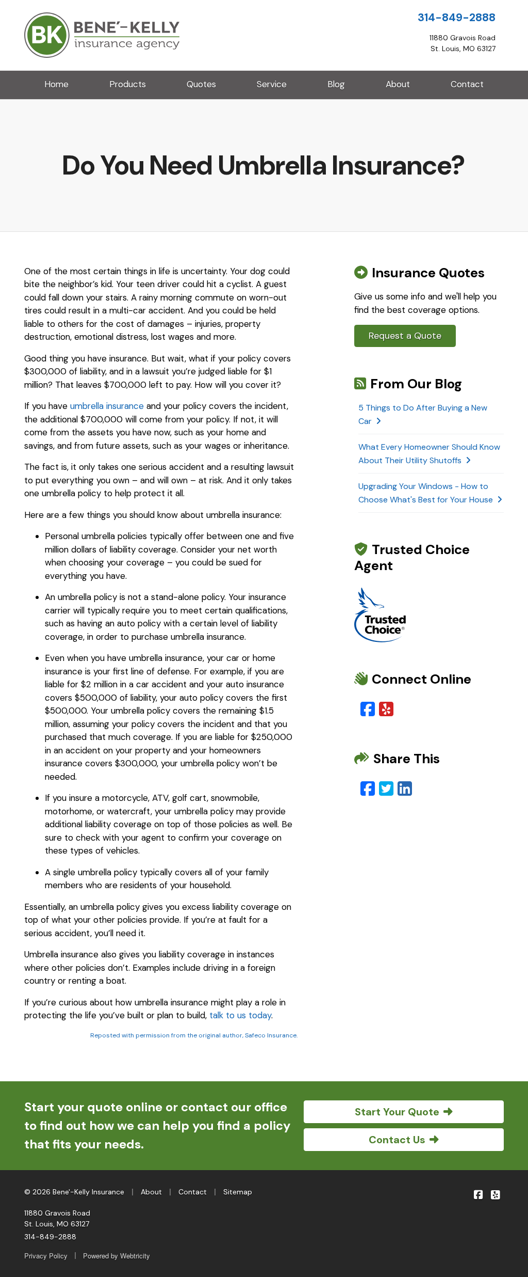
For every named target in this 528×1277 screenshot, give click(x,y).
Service (272, 84)
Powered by (116, 1255)
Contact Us (397, 1139)
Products (127, 84)
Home (56, 84)
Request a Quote (405, 335)
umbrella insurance (107, 406)
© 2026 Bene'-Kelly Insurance (74, 1191)
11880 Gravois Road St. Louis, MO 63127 (57, 1218)
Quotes (201, 84)
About (398, 84)
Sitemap (237, 1191)
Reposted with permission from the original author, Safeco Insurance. (194, 1035)
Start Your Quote (397, 1111)
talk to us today (240, 1015)
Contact (467, 84)
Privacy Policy (46, 1255)
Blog (336, 84)
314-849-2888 (457, 17)
